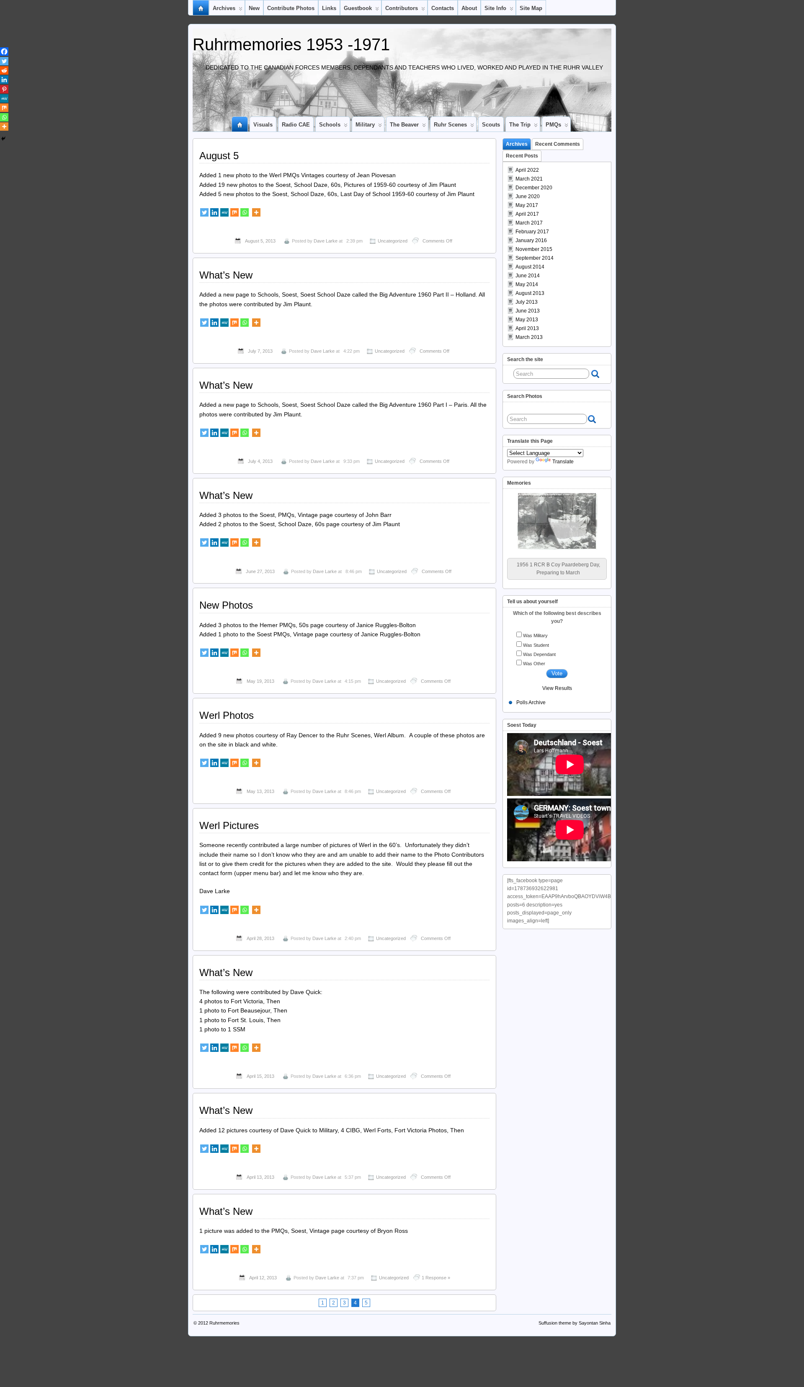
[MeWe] (224, 212)
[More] (256, 212)
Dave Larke (326, 240)
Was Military (535, 627)
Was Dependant (539, 646)
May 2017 (526, 205)
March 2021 (529, 179)
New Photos (226, 605)
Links (329, 8)
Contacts (442, 8)
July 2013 (526, 302)
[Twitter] (204, 212)
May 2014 (526, 284)
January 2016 (531, 240)
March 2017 (529, 223)
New (254, 8)
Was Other (534, 655)
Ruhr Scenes (450, 124)
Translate (563, 462)
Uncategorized (392, 240)
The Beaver (404, 124)
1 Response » (436, 1277)
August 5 (219, 155)
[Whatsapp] (244, 212)
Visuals (263, 124)
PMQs (553, 124)
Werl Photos (226, 715)
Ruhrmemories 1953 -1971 (291, 44)
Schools (329, 124)
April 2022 (527, 170)
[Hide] (3, 138)
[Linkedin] (214, 212)
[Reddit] (4, 70)
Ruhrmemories (224, 1322)
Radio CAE (296, 124)
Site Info (495, 8)
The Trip (520, 124)
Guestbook (358, 8)
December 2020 (533, 188)
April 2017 (527, 214)
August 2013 (529, 293)
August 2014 (529, 267)
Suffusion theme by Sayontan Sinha (575, 1322)
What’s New (226, 275)
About (469, 8)
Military (365, 124)
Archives (224, 8)
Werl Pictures (229, 825)
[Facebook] (4, 51)
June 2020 (527, 196)
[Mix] (234, 212)
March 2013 (529, 337)
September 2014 (534, 258)
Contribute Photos (290, 8)
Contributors (401, 8)
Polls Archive (531, 694)
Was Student (536, 636)
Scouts (491, 124)
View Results (557, 680)
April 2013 (527, 328)
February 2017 (532, 232)
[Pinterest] (4, 89)
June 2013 (527, 311)
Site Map (531, 8)
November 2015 (533, 249)
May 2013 (526, 320)
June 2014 (527, 276)
